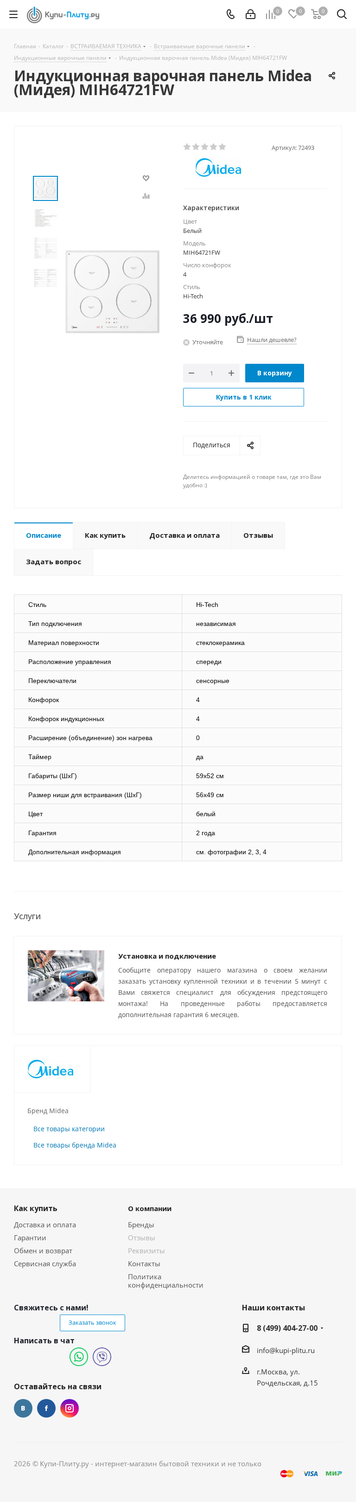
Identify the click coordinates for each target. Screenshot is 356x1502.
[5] (222, 147)
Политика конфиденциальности (165, 1280)
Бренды (141, 1224)
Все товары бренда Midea (74, 1145)
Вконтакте (23, 1408)
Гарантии (30, 1237)
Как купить (35, 1208)
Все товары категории (69, 1128)
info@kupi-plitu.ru (286, 1350)
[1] (187, 147)
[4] (214, 147)
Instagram (69, 1408)
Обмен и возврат (43, 1250)
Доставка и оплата (45, 1224)
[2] (196, 147)
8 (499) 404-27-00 (287, 1328)
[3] (205, 147)
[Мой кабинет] (250, 14)
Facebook (46, 1408)
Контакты (144, 1263)
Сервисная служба (45, 1263)
